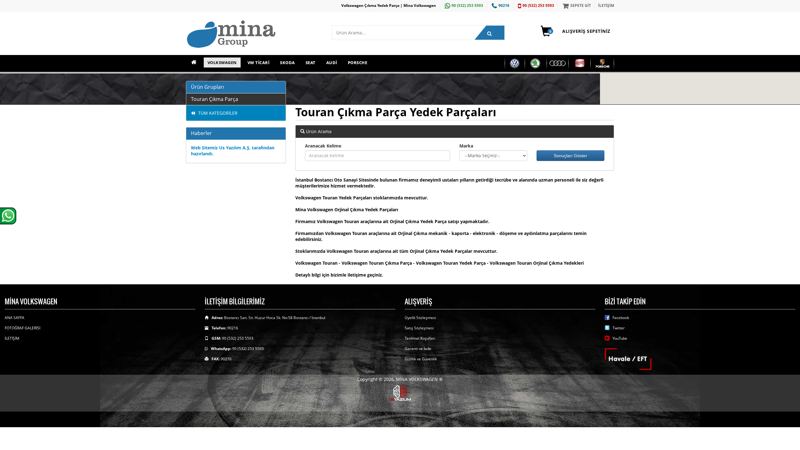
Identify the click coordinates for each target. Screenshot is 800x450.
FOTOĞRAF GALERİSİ (22, 328)
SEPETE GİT (580, 5)
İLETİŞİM (606, 5)
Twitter (618, 328)
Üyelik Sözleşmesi (420, 317)
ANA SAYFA (14, 317)
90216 (503, 5)
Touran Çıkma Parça (214, 99)
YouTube (619, 338)
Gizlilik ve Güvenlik (421, 359)
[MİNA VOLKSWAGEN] (254, 34)
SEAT (311, 62)
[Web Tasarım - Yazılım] (400, 392)
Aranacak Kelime (323, 146)
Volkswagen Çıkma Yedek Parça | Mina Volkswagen (388, 5)
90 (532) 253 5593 (467, 5)
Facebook (620, 317)
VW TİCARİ (259, 62)
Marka (466, 146)
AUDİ (331, 62)
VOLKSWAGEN (222, 62)
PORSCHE (358, 62)
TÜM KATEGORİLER (218, 113)
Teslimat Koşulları (420, 338)
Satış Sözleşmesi (419, 328)
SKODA (287, 62)
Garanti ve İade (418, 348)
